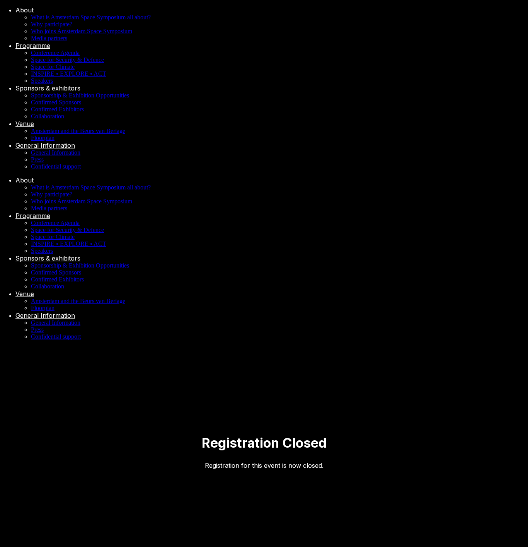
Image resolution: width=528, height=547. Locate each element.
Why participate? (51, 24)
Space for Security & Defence (67, 59)
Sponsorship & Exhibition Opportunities (80, 95)
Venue (24, 124)
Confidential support (56, 166)
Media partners (49, 38)
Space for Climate (53, 66)
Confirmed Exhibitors (57, 109)
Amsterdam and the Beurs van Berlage (78, 131)
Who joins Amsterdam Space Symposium (81, 31)
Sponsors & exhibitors (47, 88)
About (24, 10)
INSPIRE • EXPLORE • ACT (68, 73)
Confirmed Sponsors (56, 102)
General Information (45, 145)
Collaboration (47, 116)
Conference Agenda (55, 52)
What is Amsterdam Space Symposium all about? (91, 17)
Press (37, 159)
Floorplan (43, 138)
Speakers (42, 80)
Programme (32, 45)
